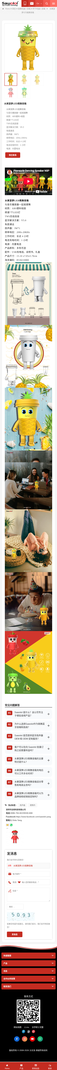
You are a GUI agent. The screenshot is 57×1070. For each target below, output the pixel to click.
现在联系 (13, 155)
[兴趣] (33, 1031)
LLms (26, 1027)
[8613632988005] (11, 824)
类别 (14, 9)
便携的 (32, 805)
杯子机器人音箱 (39, 9)
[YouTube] (32, 1039)
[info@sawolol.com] (7, 824)
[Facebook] (17, 1039)
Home (7, 9)
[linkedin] (23, 1031)
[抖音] (28, 1031)
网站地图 (17, 1027)
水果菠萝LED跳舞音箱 (23, 866)
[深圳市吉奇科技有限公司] (10, 3)
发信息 (15, 934)
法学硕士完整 (37, 1027)
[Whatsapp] (40, 1039)
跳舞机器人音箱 (24, 9)
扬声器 (22, 805)
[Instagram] (24, 1039)
